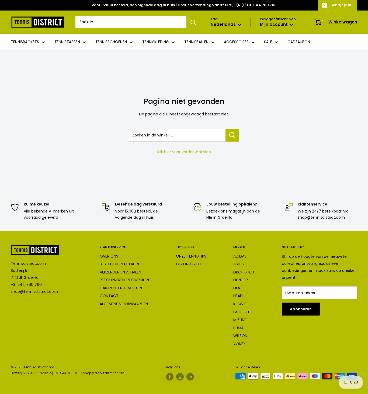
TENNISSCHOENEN (111, 42)
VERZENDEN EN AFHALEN (120, 272)
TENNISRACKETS (25, 42)
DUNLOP (240, 280)
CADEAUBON (298, 42)
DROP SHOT (244, 272)
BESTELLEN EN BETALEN (119, 264)
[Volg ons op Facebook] (169, 377)
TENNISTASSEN (67, 42)
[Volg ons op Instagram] (180, 377)
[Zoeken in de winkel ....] (232, 135)
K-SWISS (241, 304)
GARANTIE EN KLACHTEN (121, 288)
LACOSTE (241, 312)
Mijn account (274, 25)
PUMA (238, 328)
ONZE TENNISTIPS (191, 256)
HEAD (238, 296)
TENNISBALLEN (196, 42)
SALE (268, 42)
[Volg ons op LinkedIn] (190, 377)
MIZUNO (240, 320)
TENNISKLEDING (155, 42)
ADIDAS (240, 256)
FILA (236, 288)
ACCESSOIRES (236, 42)
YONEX (239, 344)
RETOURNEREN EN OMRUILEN (124, 280)
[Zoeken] (193, 22)
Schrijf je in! (341, 5)
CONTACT (109, 296)
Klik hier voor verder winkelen (184, 152)
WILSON (240, 335)
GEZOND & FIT (189, 264)
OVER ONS (109, 256)
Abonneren (301, 309)
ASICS (238, 264)
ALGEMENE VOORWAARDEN (124, 304)
